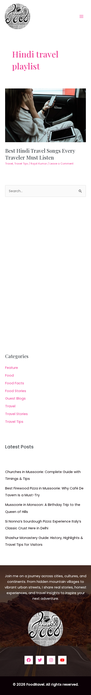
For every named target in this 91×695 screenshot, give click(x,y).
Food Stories (15, 391)
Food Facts (14, 383)
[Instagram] (51, 660)
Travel (9, 163)
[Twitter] (40, 660)
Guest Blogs (15, 398)
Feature (11, 367)
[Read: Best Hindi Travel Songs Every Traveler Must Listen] (45, 115)
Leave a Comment (61, 163)
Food (9, 375)
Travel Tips (21, 163)
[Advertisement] (45, 275)
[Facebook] (28, 660)
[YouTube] (62, 660)
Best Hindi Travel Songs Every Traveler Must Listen (40, 153)
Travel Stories (16, 414)
